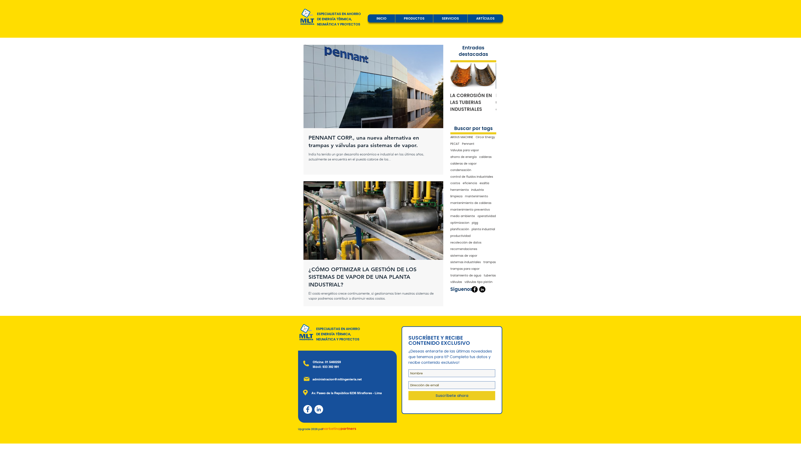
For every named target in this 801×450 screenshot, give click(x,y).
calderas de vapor (463, 164)
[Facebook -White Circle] (307, 409)
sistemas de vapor (463, 256)
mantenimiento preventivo (470, 210)
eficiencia (470, 183)
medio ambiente (462, 216)
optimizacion (459, 223)
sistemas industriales (465, 262)
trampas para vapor (465, 269)
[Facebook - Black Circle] (474, 289)
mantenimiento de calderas (470, 203)
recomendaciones (463, 249)
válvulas (456, 282)
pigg (475, 223)
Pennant (468, 144)
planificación (459, 229)
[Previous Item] (457, 76)
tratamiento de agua (465, 276)
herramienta (459, 190)
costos (455, 183)
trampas (489, 262)
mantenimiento (476, 196)
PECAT (455, 144)
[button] (414, 18)
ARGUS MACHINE (461, 137)
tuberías (490, 276)
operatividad (486, 216)
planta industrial (483, 229)
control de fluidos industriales (471, 177)
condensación (460, 170)
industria (477, 190)
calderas (485, 157)
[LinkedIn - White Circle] (318, 409)
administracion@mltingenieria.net (337, 379)
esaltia (484, 183)
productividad (460, 236)
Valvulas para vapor (464, 150)
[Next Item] (489, 76)
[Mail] (306, 379)
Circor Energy (485, 137)
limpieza (456, 196)
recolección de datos (465, 243)
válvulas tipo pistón (478, 282)
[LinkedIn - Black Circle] (482, 289)
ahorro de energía (463, 157)
